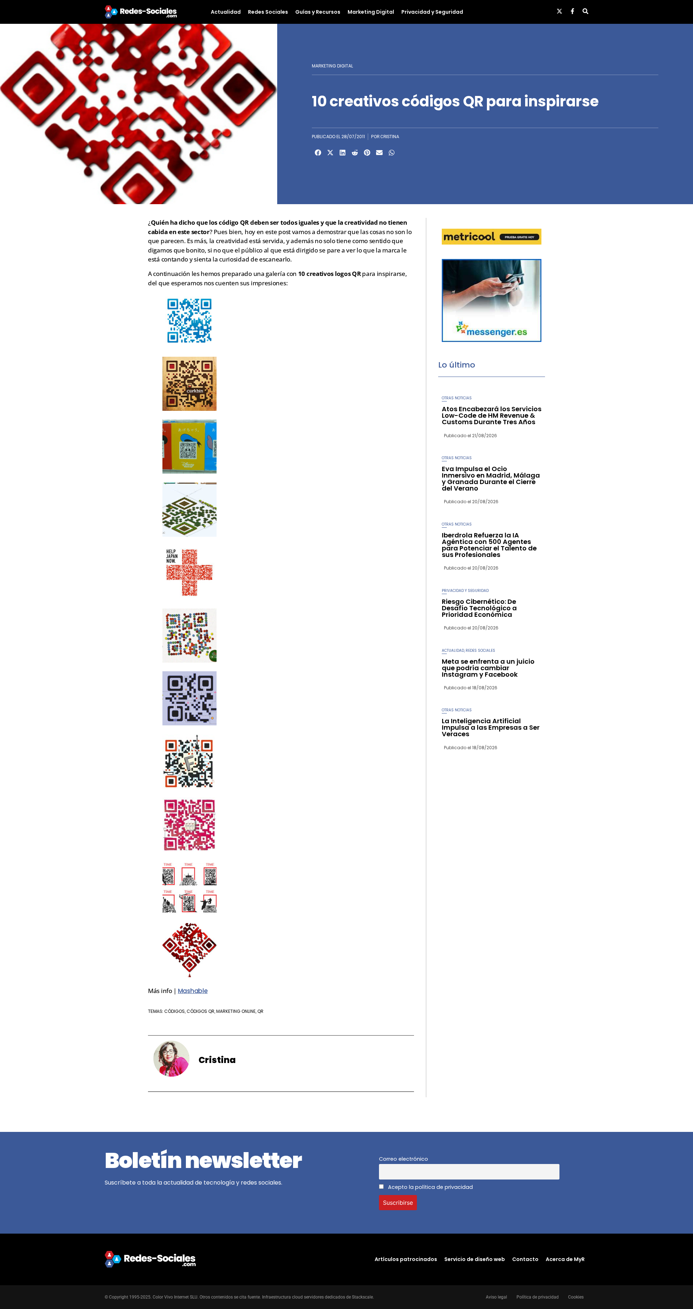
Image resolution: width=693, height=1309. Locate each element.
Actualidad (226, 12)
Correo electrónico (403, 1159)
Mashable (193, 991)
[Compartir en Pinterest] (367, 152)
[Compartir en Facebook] (318, 152)
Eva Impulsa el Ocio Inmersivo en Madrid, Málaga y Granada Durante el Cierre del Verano (491, 478)
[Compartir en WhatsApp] (391, 152)
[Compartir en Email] (379, 152)
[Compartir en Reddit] (355, 152)
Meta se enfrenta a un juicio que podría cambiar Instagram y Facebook (488, 668)
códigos (174, 1011)
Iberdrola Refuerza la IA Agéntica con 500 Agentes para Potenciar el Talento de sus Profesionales (489, 545)
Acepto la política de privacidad (430, 1187)
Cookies (576, 1297)
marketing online (236, 1011)
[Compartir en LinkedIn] (342, 152)
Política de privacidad (538, 1297)
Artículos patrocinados (406, 1259)
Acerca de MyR (565, 1259)
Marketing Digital (371, 12)
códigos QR (200, 1011)
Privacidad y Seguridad (432, 12)
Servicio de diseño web (474, 1259)
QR (260, 1011)
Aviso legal (496, 1297)
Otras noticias (457, 398)
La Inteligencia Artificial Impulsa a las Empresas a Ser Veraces (491, 727)
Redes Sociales (268, 12)
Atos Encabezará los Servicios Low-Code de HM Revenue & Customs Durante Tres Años (491, 415)
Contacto (525, 1259)
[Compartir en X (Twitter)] (330, 152)
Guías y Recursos (317, 12)
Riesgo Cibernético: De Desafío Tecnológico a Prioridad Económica (479, 608)
